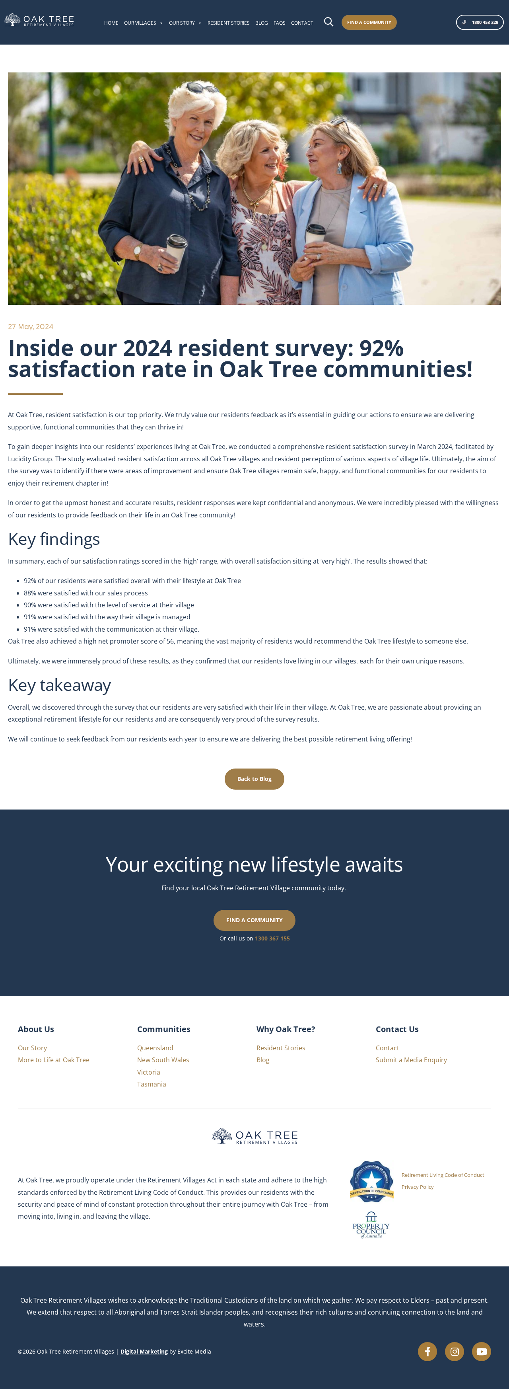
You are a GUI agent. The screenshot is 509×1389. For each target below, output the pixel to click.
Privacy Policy (418, 1186)
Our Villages (140, 23)
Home (111, 23)
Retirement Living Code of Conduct (443, 1174)
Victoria (148, 1072)
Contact (302, 23)
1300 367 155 (272, 938)
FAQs (280, 23)
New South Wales (163, 1059)
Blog (261, 23)
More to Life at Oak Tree (53, 1059)
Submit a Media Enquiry (411, 1059)
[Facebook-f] (427, 1351)
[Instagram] (454, 1351)
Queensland (155, 1048)
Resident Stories (229, 23)
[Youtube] (481, 1351)
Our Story (182, 23)
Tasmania (151, 1084)
